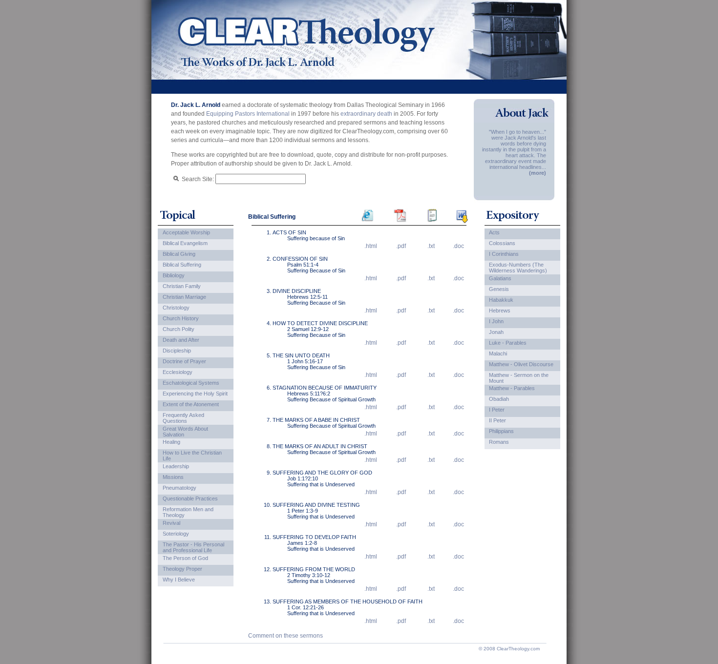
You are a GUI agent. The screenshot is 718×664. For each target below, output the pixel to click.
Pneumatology (179, 488)
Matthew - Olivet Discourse (521, 364)
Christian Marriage (184, 297)
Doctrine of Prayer (184, 361)
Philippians (501, 431)
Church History (181, 318)
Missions (173, 477)
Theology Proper (182, 569)
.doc (458, 246)
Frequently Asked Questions (183, 418)
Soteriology (176, 534)
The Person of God (185, 558)
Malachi (498, 353)
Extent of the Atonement (191, 404)
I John (496, 321)
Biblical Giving (179, 254)
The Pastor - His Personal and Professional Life (193, 547)
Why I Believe (179, 579)
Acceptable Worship (186, 232)
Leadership (176, 466)
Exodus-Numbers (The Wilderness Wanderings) (518, 267)
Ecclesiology (177, 372)
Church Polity (178, 329)
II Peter (497, 420)
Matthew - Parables (512, 388)
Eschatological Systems (191, 383)
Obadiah (499, 399)
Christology (176, 308)
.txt (431, 246)
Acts (494, 232)
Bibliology (174, 275)
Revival (171, 523)
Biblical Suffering (182, 265)
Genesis (499, 289)
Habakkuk (501, 300)
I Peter (497, 410)
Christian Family (182, 286)
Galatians (500, 278)
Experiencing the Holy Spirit (195, 393)
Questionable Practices (190, 498)
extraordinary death (366, 113)
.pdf (401, 246)
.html (370, 246)
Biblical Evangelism (185, 243)
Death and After (181, 340)
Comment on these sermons (285, 635)
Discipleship (177, 350)
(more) (537, 173)
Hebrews (499, 310)
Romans (499, 442)
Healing (171, 442)
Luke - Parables (508, 343)
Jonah (496, 332)
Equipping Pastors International (248, 113)
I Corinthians (504, 254)
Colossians (502, 243)
